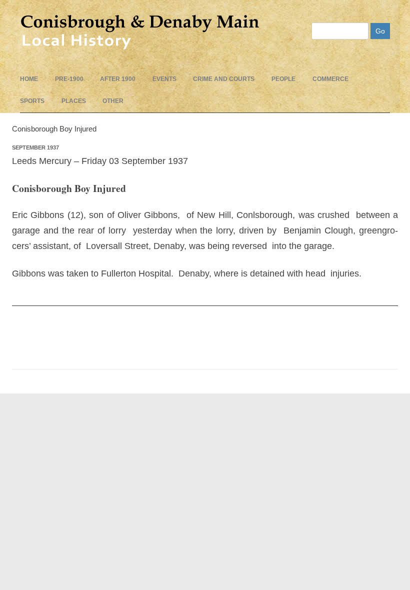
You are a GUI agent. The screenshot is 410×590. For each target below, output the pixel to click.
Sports (32, 101)
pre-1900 (69, 79)
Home (29, 79)
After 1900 (118, 79)
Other (113, 101)
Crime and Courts (223, 79)
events (164, 79)
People (284, 79)
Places (74, 101)
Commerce (330, 79)
